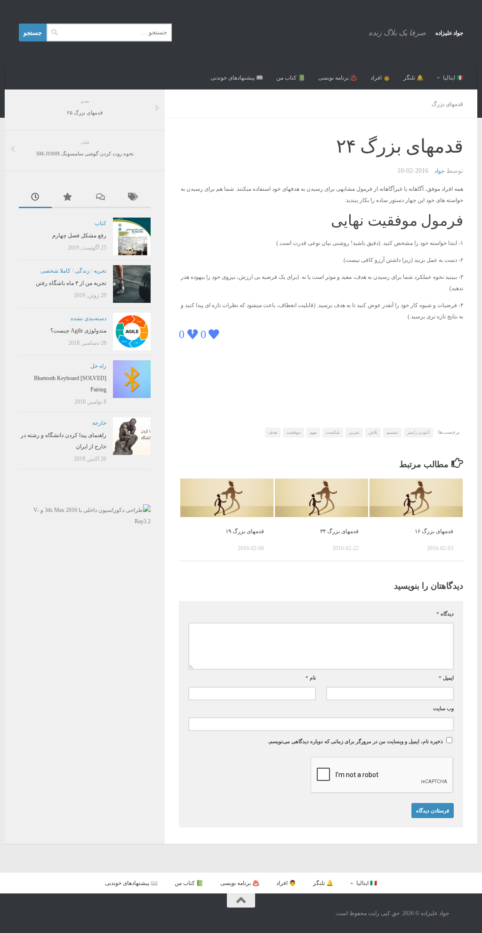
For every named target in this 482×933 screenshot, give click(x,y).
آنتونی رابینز (418, 432)
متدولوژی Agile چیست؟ (78, 330)
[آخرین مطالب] (35, 198)
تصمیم (392, 432)
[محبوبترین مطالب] (68, 198)
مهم (313, 432)
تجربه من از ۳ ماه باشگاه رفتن (71, 283)
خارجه (99, 423)
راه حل (98, 366)
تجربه (100, 271)
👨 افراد (380, 77)
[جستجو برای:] (109, 32)
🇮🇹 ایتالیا (453, 77)
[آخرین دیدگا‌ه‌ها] (101, 198)
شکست (333, 432)
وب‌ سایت (443, 708)
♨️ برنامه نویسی (337, 77)
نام (310, 678)
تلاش (373, 432)
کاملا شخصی (55, 271)
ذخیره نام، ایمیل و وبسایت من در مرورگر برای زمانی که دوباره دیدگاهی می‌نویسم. (355, 741)
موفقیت (293, 432)
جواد (439, 171)
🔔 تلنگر (413, 77)
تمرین (354, 432)
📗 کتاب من (290, 77)
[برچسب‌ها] (134, 198)
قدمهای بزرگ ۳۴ (339, 531)
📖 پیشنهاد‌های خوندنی (236, 77)
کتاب (100, 223)
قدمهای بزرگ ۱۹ (244, 531)
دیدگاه (445, 614)
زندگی (82, 271)
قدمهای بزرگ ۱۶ (434, 531)
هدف (272, 432)
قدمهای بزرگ (447, 104)
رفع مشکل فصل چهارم (79, 235)
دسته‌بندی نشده (88, 318)
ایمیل (446, 678)
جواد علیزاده (449, 33)
